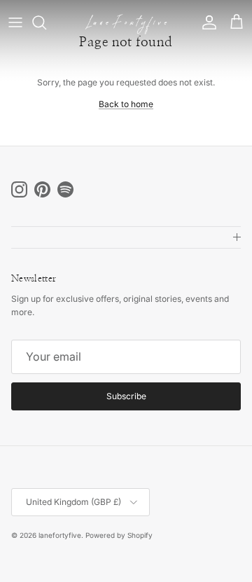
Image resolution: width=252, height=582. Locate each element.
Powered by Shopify (119, 535)
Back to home (126, 104)
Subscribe (126, 396)
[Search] (46, 22)
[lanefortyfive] (126, 23)
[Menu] (15, 22)
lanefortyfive (59, 535)
